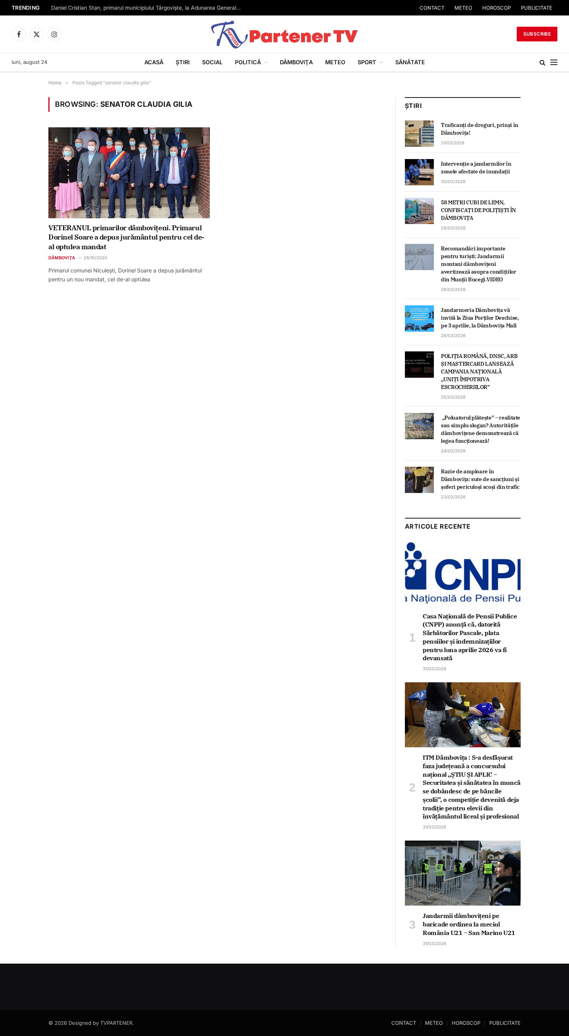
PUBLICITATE (536, 8)
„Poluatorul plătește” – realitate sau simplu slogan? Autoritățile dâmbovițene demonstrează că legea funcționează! (480, 429)
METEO (463, 8)
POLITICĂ (248, 62)
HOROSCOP (496, 8)
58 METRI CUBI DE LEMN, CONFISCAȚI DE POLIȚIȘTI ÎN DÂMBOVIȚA (478, 210)
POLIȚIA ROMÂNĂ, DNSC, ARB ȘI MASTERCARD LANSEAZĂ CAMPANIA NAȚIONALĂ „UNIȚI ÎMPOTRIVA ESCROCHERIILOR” (479, 371)
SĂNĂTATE (410, 62)
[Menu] (553, 62)
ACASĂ (153, 62)
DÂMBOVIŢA (296, 62)
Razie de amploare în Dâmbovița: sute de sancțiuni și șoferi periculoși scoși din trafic (480, 479)
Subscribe (537, 34)
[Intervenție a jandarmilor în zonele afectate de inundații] (419, 172)
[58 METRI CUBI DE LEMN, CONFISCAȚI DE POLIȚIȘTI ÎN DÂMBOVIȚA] (419, 211)
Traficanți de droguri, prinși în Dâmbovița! (479, 129)
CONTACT (432, 8)
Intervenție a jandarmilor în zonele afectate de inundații (476, 167)
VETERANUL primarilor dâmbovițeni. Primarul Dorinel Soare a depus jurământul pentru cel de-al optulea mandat (126, 237)
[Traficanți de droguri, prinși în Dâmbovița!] (419, 133)
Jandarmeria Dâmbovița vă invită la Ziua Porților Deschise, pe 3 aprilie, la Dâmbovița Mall (480, 318)
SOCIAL (212, 62)
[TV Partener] (284, 34)
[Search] (542, 62)
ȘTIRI (183, 62)
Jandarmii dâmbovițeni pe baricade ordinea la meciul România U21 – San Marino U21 (469, 924)
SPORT (367, 62)
